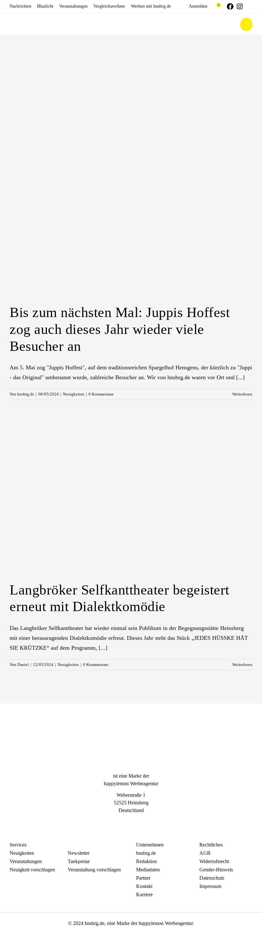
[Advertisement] (131, 82)
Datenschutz (211, 878)
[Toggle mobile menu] (246, 24)
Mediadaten (148, 869)
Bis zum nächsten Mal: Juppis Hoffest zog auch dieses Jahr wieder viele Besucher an (120, 329)
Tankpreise (79, 861)
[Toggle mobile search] (231, 24)
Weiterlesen (242, 394)
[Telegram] (142, 822)
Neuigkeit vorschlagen (32, 869)
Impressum (210, 886)
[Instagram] (131, 822)
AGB (205, 853)
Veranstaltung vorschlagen (94, 869)
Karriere (144, 894)
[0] (215, 6)
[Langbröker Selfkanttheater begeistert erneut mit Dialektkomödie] (131, 496)
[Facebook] (119, 822)
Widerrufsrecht (214, 861)
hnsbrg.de (25, 394)
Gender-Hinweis (216, 869)
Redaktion (146, 861)
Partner (143, 878)
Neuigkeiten (73, 394)
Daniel (23, 664)
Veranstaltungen (26, 861)
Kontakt (144, 886)
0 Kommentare (101, 394)
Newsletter (78, 853)
